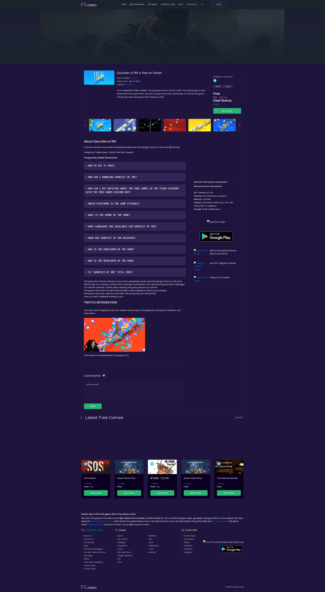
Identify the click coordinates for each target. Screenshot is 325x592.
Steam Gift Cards (168, 4)
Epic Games (152, 4)
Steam (134, 78)
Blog (181, 4)
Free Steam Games (137, 4)
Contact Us (192, 4)
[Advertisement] (162, 47)
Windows (130, 84)
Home (123, 4)
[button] (202, 4)
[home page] (96, 4)
